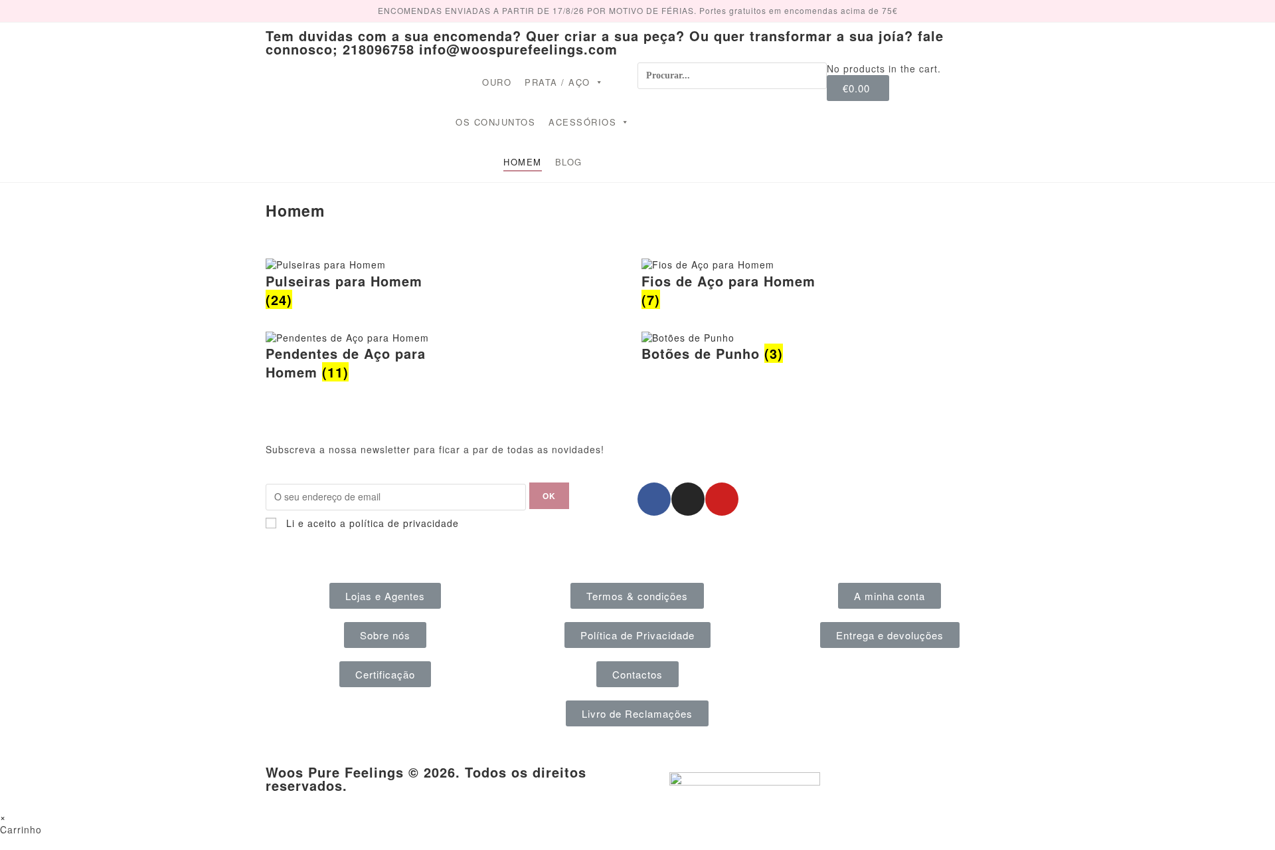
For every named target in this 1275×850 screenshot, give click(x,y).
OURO (496, 82)
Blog (568, 162)
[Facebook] (654, 499)
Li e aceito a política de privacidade (372, 523)
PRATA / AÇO (557, 82)
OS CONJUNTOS (495, 122)
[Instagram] (688, 499)
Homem (522, 162)
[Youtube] (721, 499)
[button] (385, 596)
